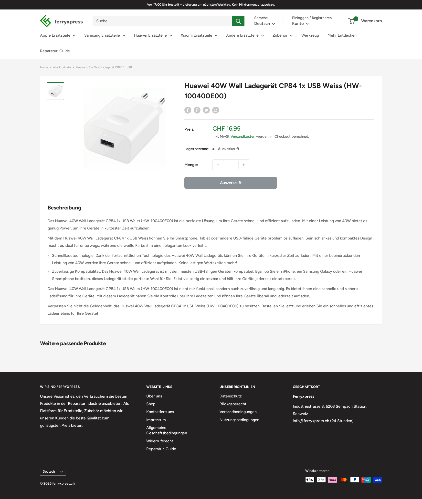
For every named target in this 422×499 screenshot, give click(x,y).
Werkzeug (310, 35)
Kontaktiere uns (160, 411)
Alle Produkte (62, 67)
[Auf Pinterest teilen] (197, 110)
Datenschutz (231, 396)
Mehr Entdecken (342, 35)
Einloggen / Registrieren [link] (312, 18)
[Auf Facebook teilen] (187, 110)
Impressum (156, 419)
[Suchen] (238, 21)
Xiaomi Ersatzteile (196, 35)
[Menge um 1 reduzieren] (218, 165)
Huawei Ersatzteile (150, 35)
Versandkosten (243, 136)
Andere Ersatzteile (242, 35)
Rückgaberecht (233, 404)
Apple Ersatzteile (55, 35)
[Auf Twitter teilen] (206, 110)
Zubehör (280, 35)
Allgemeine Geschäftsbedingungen (166, 430)
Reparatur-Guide (55, 51)
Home (44, 67)
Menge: (191, 164)
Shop (151, 404)
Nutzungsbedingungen (239, 419)
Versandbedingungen (238, 411)
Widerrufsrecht (159, 441)
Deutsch (49, 471)
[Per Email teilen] (215, 110)
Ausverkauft (231, 182)
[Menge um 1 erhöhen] (244, 165)
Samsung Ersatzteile (102, 35)
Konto (298, 23)
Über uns (154, 396)
